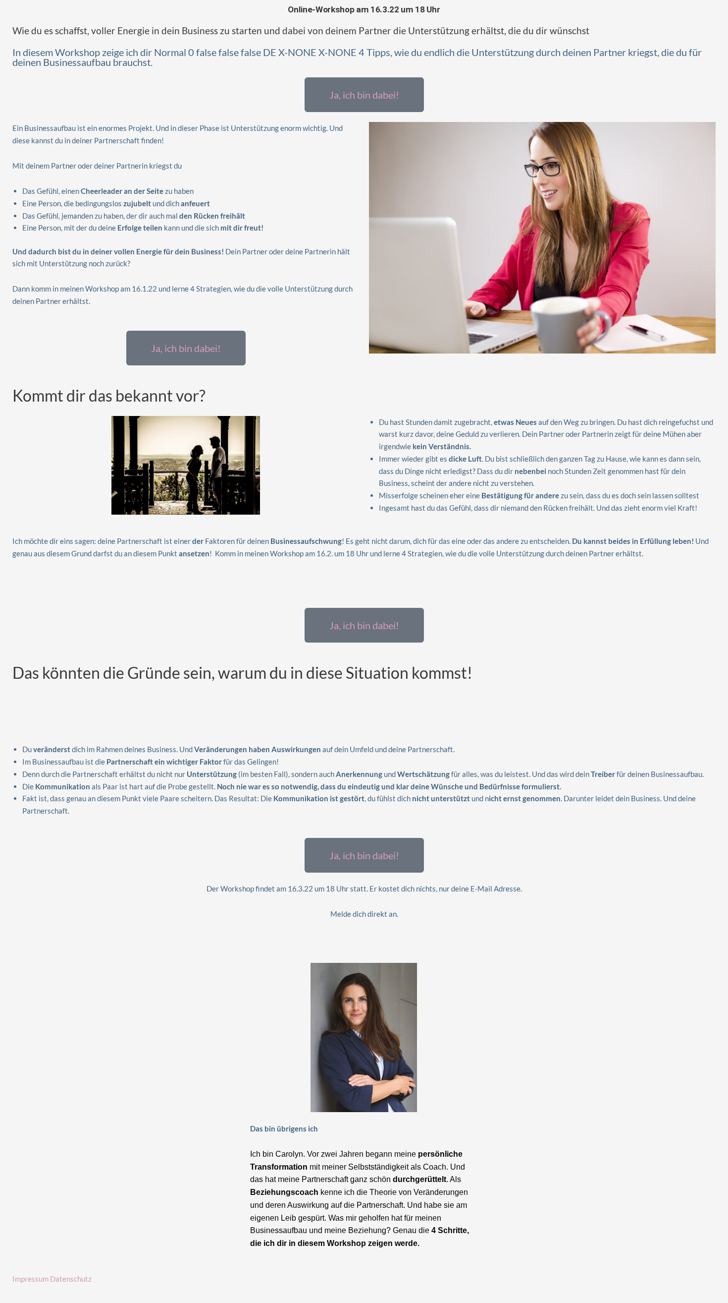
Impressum (30, 1278)
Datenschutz (71, 1278)
